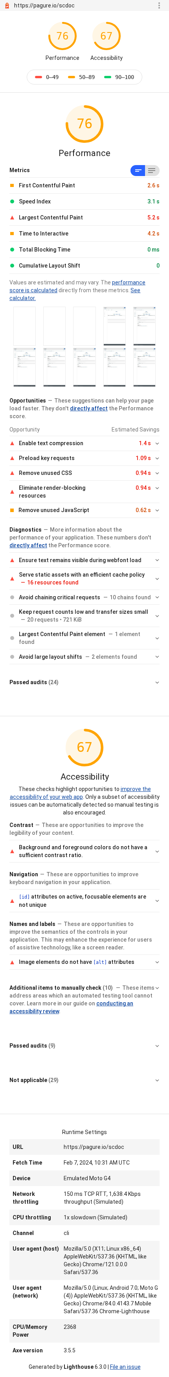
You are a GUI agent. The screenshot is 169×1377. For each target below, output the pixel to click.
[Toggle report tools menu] (159, 5)
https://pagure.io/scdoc (44, 5)
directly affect (89, 408)
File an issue (125, 1367)
